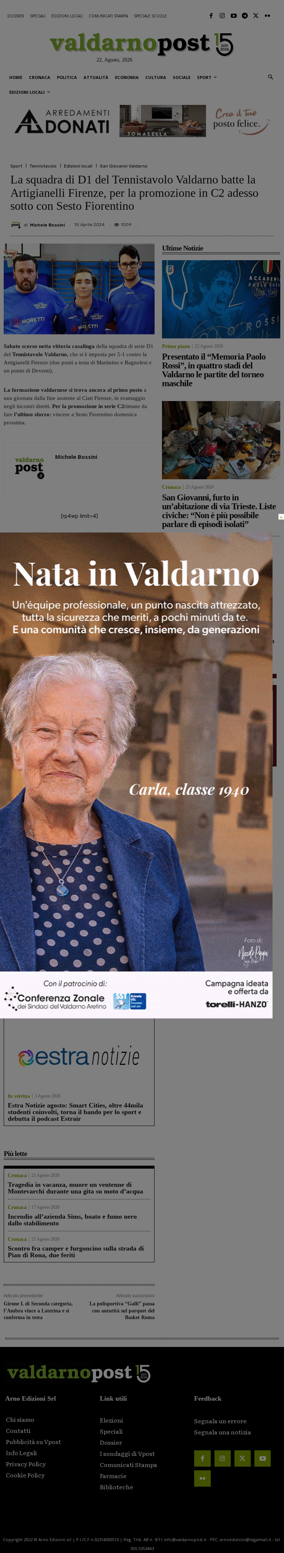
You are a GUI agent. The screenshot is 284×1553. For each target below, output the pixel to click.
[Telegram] (244, 15)
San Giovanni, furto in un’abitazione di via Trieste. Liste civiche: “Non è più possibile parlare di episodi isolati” (118, 661)
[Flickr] (267, 15)
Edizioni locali (78, 166)
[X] (197, 222)
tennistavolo (36, 542)
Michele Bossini (47, 225)
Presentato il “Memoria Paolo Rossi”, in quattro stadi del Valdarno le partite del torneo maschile (38, 661)
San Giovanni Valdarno (124, 166)
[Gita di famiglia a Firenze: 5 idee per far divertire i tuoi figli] (79, 954)
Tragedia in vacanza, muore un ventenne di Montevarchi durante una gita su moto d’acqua (75, 1188)
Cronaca (91, 683)
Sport (16, 166)
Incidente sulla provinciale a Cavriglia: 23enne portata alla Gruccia (237, 641)
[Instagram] (222, 15)
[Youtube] (233, 15)
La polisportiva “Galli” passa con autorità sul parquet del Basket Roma (122, 1310)
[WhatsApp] (248, 222)
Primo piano (18, 683)
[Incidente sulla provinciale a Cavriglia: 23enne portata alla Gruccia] (178, 641)
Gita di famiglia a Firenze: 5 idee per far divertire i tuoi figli (79, 1005)
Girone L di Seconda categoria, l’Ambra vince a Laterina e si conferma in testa (38, 1310)
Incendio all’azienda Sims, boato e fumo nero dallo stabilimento (72, 1220)
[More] (266, 222)
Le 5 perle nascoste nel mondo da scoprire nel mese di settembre (73, 902)
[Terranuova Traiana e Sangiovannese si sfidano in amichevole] (40, 723)
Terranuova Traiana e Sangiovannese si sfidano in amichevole (39, 762)
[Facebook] (211, 15)
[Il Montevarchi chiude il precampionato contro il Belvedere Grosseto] (118, 723)
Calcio (11, 777)
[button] (270, 77)
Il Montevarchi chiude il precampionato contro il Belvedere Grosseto (116, 762)
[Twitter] (255, 15)
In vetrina (19, 889)
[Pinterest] (214, 222)
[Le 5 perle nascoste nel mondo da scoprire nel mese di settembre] (79, 850)
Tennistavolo (43, 166)
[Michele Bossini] (17, 225)
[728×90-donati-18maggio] (142, 121)
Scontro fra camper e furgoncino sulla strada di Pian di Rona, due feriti (76, 1252)
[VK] (231, 222)
